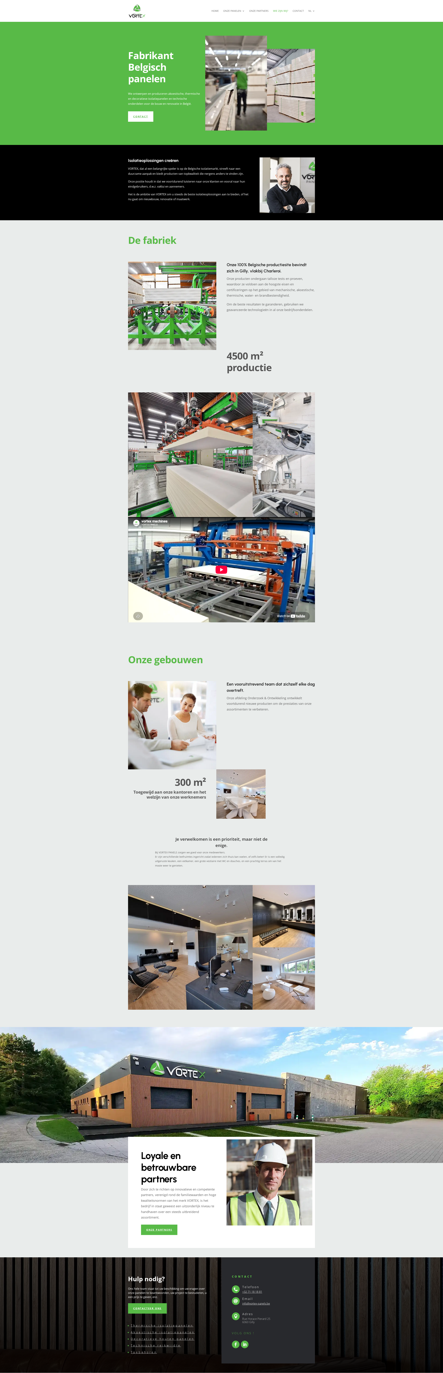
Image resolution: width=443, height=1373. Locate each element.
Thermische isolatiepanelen (162, 1325)
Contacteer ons (147, 1308)
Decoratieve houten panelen (162, 1339)
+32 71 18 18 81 (252, 1292)
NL (309, 11)
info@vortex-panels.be (256, 1303)
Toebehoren (144, 1352)
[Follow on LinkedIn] (244, 1344)
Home (215, 11)
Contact (298, 11)
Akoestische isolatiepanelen (163, 1332)
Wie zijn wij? (280, 11)
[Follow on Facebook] (235, 1344)
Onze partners (259, 11)
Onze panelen (232, 11)
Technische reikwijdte (156, 1345)
